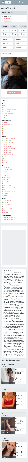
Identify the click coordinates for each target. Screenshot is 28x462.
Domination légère (8, 169)
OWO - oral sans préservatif (10, 109)
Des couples (7, 128)
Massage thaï (7, 144)
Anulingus (6, 133)
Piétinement (6, 181)
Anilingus (6, 195)
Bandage (6, 179)
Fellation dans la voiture (9, 191)
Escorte (6, 122)
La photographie (8, 124)
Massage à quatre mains (9, 148)
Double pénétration (8, 113)
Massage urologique (8, 142)
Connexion (22, 1)
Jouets (5, 115)
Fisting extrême (7, 204)
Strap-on (6, 175)
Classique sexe (7, 105)
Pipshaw (6, 132)
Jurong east (14, 7)
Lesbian (6, 162)
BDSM (5, 171)
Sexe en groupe (7, 111)
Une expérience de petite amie (11, 187)
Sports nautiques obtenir (9, 219)
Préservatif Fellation (8, 185)
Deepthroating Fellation (9, 189)
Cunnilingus (6, 193)
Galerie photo (7, 53)
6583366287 (7, 16)
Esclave (6, 173)
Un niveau (6, 107)
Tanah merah (21, 7)
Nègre (17, 43)
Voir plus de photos (14, 92)
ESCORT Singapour (6, 7)
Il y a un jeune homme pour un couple (12, 126)
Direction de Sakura (8, 154)
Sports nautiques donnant (10, 217)
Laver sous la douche (9, 130)
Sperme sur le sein (8, 210)
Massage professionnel (9, 138)
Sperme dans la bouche (9, 208)
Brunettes (18, 47)
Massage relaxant (8, 152)
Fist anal (6, 202)
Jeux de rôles (7, 177)
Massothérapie (7, 146)
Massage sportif (8, 150)
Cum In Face (7, 212)
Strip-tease (6, 158)
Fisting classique (8, 200)
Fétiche (5, 117)
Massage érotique (8, 140)
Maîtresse (6, 167)
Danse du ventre (7, 160)
